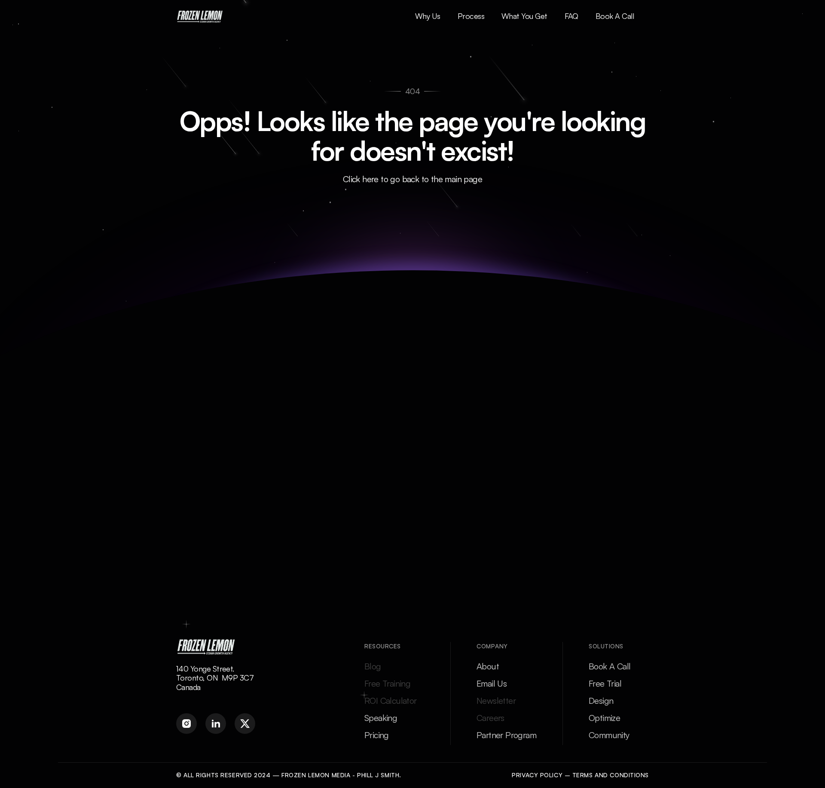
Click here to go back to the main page (412, 179)
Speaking (380, 717)
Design (601, 700)
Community (609, 735)
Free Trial (605, 683)
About (488, 666)
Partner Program (506, 735)
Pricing (376, 735)
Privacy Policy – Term (550, 775)
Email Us (492, 683)
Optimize (604, 717)
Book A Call (609, 666)
